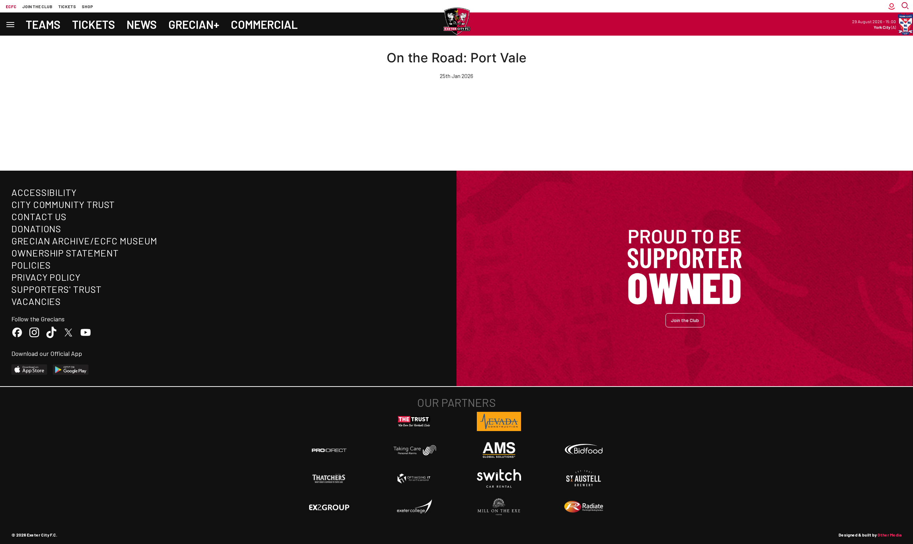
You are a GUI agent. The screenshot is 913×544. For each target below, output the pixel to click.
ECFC (11, 6)
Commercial (264, 24)
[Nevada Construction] (499, 421)
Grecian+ (193, 24)
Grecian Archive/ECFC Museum (84, 240)
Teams (43, 24)
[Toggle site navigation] (10, 24)
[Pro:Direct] (329, 450)
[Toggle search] (906, 6)
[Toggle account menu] (891, 6)
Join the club (37, 6)
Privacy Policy (46, 277)
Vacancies (36, 301)
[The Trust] (414, 421)
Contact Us (39, 216)
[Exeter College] (414, 507)
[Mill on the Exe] (499, 507)
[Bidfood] (584, 450)
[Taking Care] (414, 450)
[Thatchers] (329, 478)
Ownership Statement (64, 252)
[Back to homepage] (456, 21)
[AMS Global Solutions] (499, 450)
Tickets (67, 6)
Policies (31, 264)
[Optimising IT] (414, 478)
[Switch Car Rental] (499, 478)
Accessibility (44, 192)
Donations (36, 228)
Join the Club (685, 320)
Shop (87, 6)
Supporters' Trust (56, 289)
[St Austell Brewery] (584, 478)
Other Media (889, 534)
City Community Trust (63, 204)
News (142, 24)
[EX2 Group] (329, 507)
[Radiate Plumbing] (584, 507)
